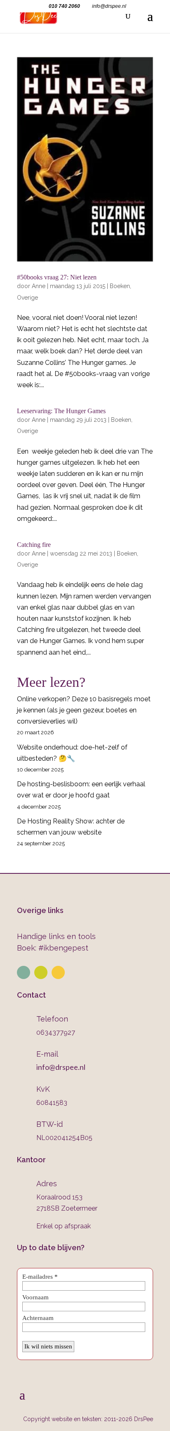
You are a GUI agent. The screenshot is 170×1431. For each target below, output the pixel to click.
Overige (27, 297)
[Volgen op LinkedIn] (23, 972)
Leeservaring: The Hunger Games (61, 410)
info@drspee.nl (60, 1066)
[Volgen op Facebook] (58, 972)
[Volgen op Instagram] (40, 972)
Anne (38, 286)
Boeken (120, 286)
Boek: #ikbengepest (52, 948)
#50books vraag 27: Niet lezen (57, 277)
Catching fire (34, 544)
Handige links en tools (56, 936)
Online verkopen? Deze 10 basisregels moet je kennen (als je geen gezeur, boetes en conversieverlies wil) (84, 710)
